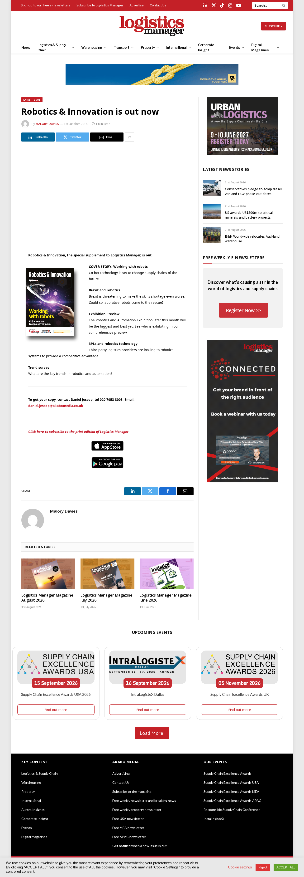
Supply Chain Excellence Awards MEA (231, 791)
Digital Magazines (260, 47)
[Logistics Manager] (152, 26)
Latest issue (32, 99)
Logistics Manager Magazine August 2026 (47, 598)
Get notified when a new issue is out (139, 846)
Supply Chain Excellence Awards (228, 773)
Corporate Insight (206, 47)
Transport (121, 47)
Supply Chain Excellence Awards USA (231, 782)
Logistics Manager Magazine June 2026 (166, 598)
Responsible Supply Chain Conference (232, 810)
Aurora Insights (33, 810)
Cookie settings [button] (240, 867)
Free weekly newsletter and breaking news (144, 801)
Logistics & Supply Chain (52, 47)
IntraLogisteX (214, 819)
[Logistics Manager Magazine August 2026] (48, 574)
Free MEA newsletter (128, 828)
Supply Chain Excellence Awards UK (239, 694)
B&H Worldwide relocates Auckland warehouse (252, 238)
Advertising (121, 773)
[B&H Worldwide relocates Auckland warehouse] (212, 235)
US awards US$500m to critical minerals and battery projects (249, 215)
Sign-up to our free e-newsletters (45, 5)
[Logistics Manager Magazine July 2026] (107, 574)
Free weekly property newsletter (136, 810)
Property (148, 47)
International (176, 47)
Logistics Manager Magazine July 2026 (107, 598)
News (25, 47)
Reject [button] (262, 867)
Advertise (136, 5)
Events (234, 47)
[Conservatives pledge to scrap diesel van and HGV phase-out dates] (212, 188)
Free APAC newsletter (129, 837)
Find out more (55, 709)
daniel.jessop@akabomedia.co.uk (55, 405)
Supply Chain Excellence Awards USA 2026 (56, 694)
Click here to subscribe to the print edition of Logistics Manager (78, 431)
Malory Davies (47, 124)
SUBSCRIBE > (273, 26)
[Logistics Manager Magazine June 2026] (167, 574)
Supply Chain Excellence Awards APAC (232, 801)
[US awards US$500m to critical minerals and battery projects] (212, 211)
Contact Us (158, 5)
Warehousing (91, 47)
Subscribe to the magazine (132, 791)
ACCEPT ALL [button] (285, 867)
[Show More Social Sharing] (129, 137)
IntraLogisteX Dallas (147, 694)
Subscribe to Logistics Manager (99, 5)
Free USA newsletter (128, 819)
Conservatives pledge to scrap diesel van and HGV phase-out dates (253, 191)
